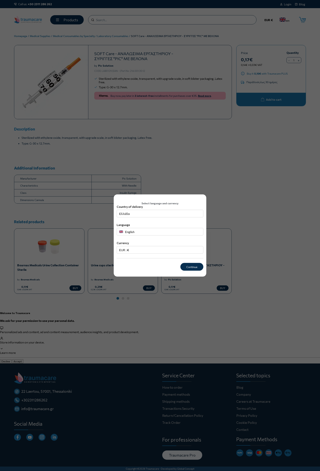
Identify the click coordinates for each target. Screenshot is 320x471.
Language (123, 224)
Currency (123, 242)
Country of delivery (130, 206)
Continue (191, 266)
